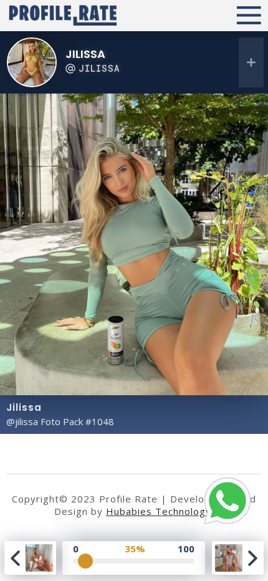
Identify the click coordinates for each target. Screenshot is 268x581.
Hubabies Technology (158, 511)
